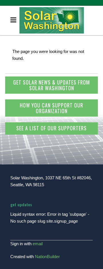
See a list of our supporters (51, 128)
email (38, 243)
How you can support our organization (51, 108)
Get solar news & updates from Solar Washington (51, 85)
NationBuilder (47, 256)
